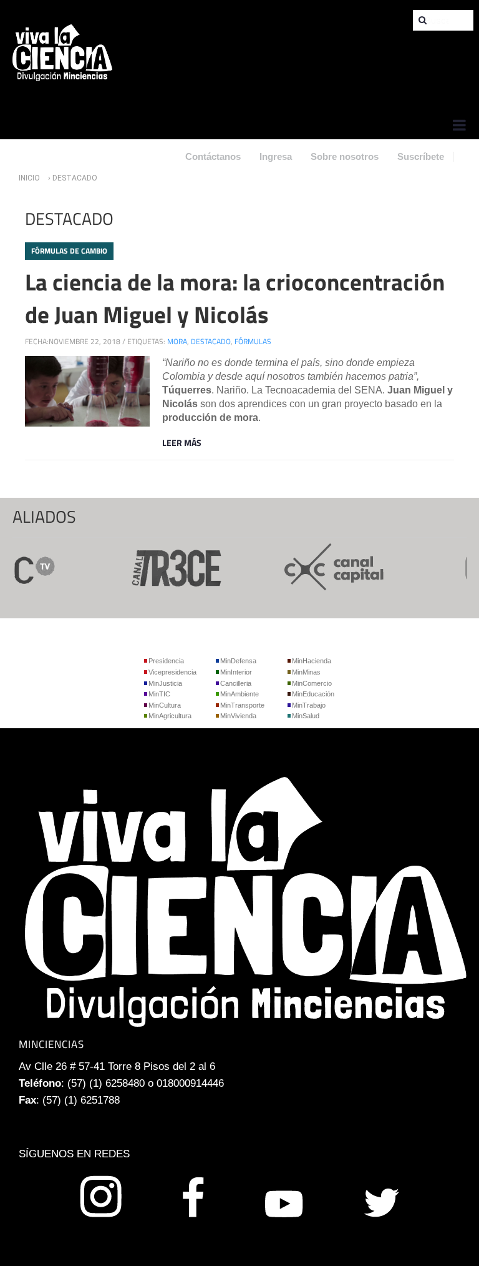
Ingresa (275, 156)
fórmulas (253, 341)
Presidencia (166, 661)
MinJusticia (165, 683)
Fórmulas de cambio (69, 251)
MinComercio (312, 683)
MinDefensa (238, 661)
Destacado (211, 341)
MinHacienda (311, 661)
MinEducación (313, 694)
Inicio (29, 178)
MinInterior (236, 672)
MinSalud (305, 716)
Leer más (181, 442)
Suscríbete (420, 156)
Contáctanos (213, 156)
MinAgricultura (169, 716)
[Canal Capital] (324, 566)
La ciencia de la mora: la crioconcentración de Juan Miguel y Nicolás (235, 298)
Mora (177, 341)
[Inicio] (62, 52)
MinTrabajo (309, 705)
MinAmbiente (239, 694)
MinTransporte (242, 705)
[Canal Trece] (164, 566)
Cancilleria (235, 683)
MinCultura (164, 705)
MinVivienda (238, 716)
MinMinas (306, 672)
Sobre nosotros (345, 156)
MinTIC (159, 694)
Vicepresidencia (172, 672)
